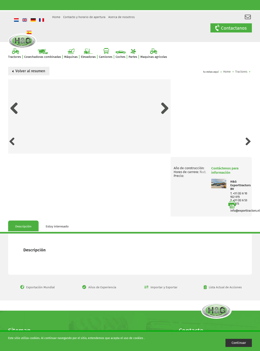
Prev (14, 108)
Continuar (239, 343)
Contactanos (234, 28)
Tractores (241, 71)
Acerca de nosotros (121, 17)
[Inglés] (25, 20)
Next (165, 108)
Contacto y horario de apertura (84, 17)
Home (56, 17)
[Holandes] (17, 20)
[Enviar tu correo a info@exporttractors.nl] (248, 17)
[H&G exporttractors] (22, 40)
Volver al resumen (29, 71)
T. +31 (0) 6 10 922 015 (238, 195)
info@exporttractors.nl (245, 210)
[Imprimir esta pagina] (232, 204)
